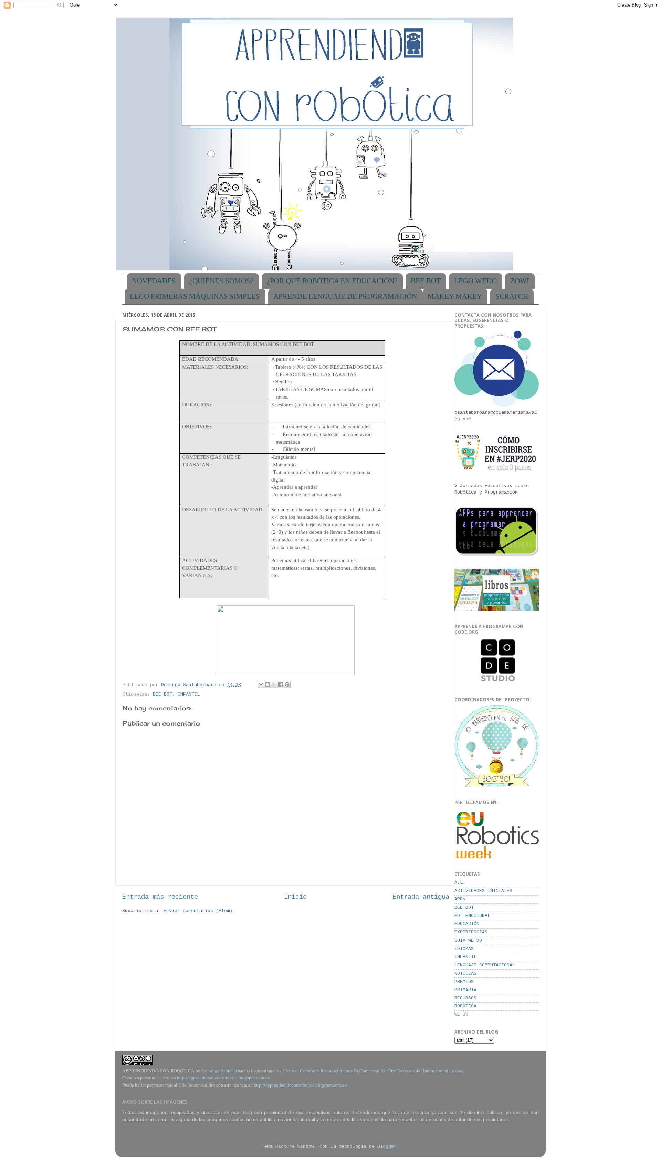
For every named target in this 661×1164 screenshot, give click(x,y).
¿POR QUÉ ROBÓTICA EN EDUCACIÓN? (332, 281)
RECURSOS (465, 998)
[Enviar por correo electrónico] (261, 684)
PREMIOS (464, 981)
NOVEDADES (154, 281)
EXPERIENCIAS (470, 932)
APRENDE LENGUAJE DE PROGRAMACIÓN (345, 296)
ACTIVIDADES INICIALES (483, 890)
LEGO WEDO (475, 281)
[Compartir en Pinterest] (287, 684)
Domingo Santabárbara (223, 1071)
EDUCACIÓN (466, 924)
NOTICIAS (465, 973)
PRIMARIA (465, 990)
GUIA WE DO (468, 940)
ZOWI (519, 281)
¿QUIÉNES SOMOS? (221, 281)
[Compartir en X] (274, 684)
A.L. (459, 882)
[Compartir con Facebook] (280, 684)
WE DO (461, 1014)
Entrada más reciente (160, 897)
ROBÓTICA (465, 1006)
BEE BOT (426, 281)
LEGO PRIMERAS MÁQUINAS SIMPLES (195, 296)
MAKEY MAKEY (455, 296)
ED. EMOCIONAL (472, 915)
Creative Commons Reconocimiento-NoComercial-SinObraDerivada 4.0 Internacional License (373, 1071)
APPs (459, 899)
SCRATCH (511, 296)
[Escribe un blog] (267, 684)
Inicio (295, 897)
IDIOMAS (464, 948)
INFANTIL (189, 694)
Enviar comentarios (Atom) (198, 910)
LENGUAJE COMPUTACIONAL (484, 965)
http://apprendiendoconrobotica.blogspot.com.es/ (224, 1078)
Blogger (387, 1146)
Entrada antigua (420, 897)
